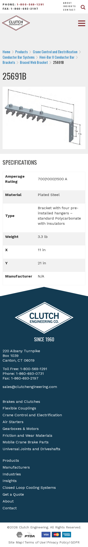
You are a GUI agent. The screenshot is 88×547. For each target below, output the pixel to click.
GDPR (75, 542)
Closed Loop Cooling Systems (29, 487)
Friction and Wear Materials (27, 435)
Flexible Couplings (19, 408)
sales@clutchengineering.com (30, 386)
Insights (69, 6)
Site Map (15, 542)
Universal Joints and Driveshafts (31, 449)
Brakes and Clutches (21, 401)
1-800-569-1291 (30, 4)
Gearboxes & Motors (21, 428)
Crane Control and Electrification (32, 415)
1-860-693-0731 (30, 373)
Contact (69, 9)
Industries (12, 474)
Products (11, 460)
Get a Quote (13, 494)
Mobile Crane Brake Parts (26, 442)
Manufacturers (16, 467)
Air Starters (13, 422)
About (67, 2)
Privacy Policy (58, 542)
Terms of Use (34, 542)
